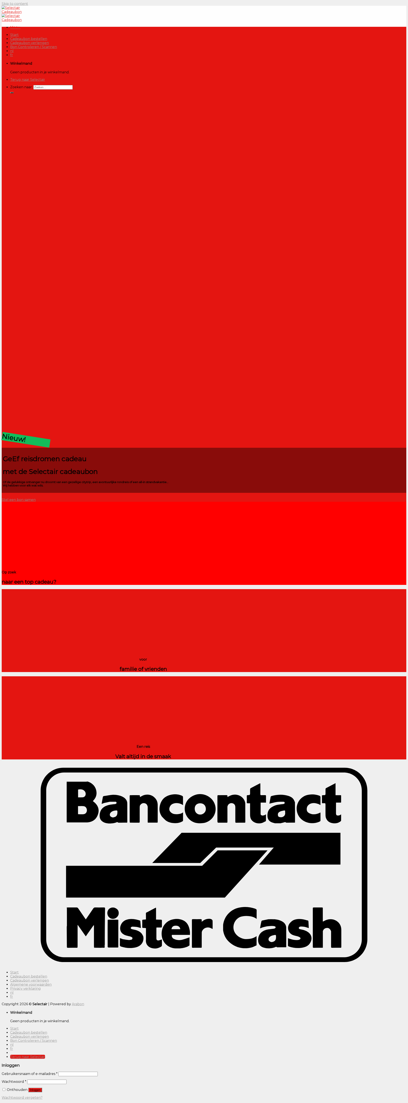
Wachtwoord (14, 1082)
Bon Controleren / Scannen (33, 47)
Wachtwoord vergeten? (22, 1098)
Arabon (78, 1004)
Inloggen (35, 1090)
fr (11, 55)
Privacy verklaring (25, 988)
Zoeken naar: (21, 87)
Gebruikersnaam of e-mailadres (30, 1074)
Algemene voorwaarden (31, 984)
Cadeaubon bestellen (28, 39)
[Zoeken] (12, 92)
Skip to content (15, 4)
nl (12, 51)
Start (14, 35)
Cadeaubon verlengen (29, 43)
